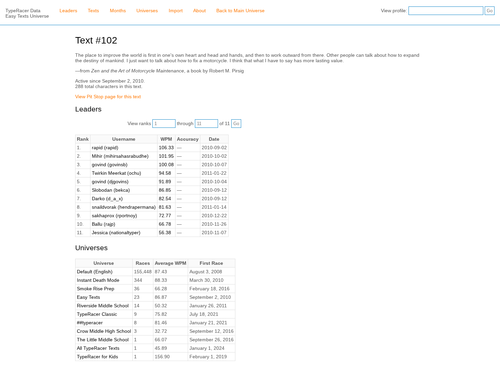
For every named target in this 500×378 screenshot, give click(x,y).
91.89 (165, 181)
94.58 (165, 173)
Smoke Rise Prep (95, 288)
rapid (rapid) (105, 147)
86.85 (165, 190)
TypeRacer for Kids (97, 356)
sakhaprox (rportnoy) (114, 215)
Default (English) (95, 271)
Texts (93, 10)
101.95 (166, 156)
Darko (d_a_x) (107, 198)
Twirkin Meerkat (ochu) (116, 173)
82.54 (165, 198)
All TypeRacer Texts (98, 348)
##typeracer (90, 322)
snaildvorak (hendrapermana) (124, 207)
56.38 (165, 232)
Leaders (68, 10)
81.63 (165, 207)
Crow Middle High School (104, 331)
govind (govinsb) (110, 164)
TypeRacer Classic (97, 314)
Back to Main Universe (240, 10)
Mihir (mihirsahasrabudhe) (120, 156)
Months (118, 10)
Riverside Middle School (103, 305)
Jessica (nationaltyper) (116, 232)
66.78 (165, 224)
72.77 (165, 215)
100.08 (166, 164)
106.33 (166, 147)
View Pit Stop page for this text (108, 96)
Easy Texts (88, 297)
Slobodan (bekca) (111, 190)
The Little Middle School (103, 339)
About (199, 10)
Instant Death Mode (98, 280)
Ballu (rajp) (103, 224)
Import (176, 10)
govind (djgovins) (110, 181)
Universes (147, 10)
